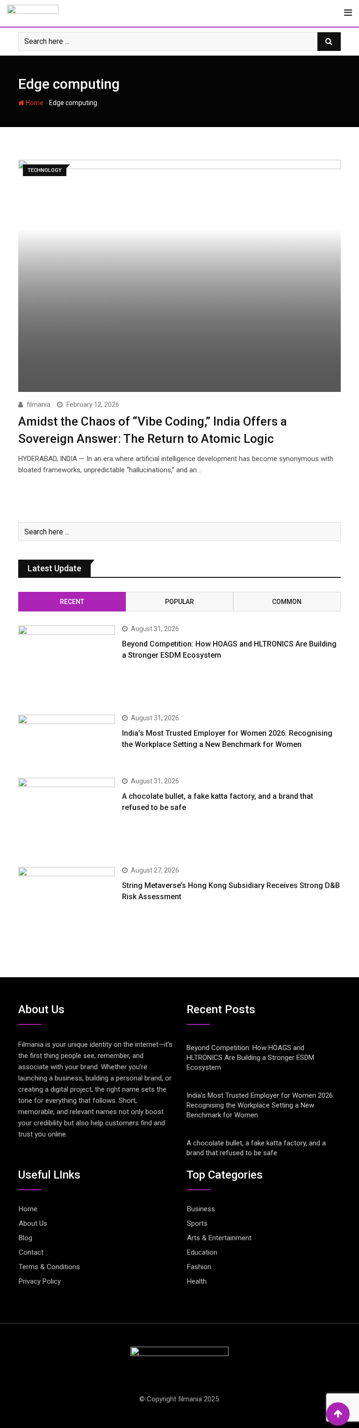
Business (201, 1209)
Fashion (199, 1267)
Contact (31, 1252)
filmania (38, 404)
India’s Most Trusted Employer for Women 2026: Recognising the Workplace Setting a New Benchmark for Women (260, 1105)
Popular (179, 601)
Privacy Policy (40, 1281)
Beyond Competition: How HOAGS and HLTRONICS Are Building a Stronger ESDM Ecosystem (250, 1058)
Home (33, 103)
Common (287, 601)
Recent (72, 601)
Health (197, 1281)
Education (202, 1252)
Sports (197, 1223)
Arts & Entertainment (219, 1238)
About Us (33, 1223)
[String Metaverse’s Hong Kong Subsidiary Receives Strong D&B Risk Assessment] (66, 906)
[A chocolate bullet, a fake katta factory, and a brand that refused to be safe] (66, 816)
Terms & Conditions (49, 1267)
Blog (25, 1238)
